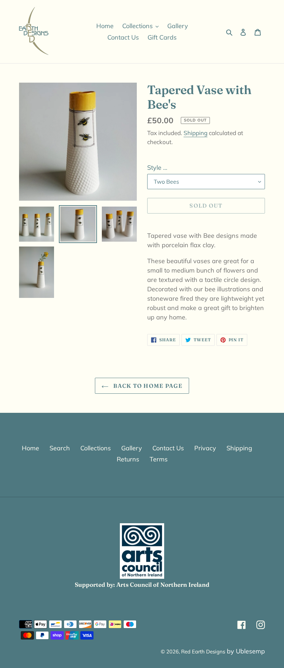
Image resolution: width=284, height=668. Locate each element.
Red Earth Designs (203, 651)
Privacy (205, 448)
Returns (128, 459)
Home (30, 448)
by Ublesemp (246, 651)
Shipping (195, 132)
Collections (95, 448)
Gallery (131, 448)
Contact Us (168, 448)
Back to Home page (147, 385)
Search (60, 448)
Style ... (157, 168)
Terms (159, 459)
